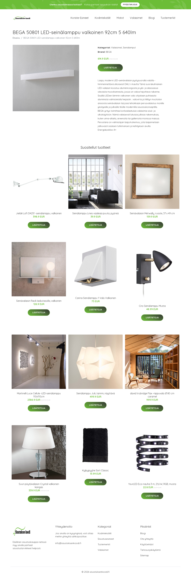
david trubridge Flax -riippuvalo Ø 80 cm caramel (152, 395)
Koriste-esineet (79, 18)
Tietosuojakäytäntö (150, 549)
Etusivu (16, 37)
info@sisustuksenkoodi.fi (68, 543)
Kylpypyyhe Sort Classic (95, 470)
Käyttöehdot (146, 544)
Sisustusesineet (106, 538)
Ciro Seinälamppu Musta (152, 305)
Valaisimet (136, 18)
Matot (120, 18)
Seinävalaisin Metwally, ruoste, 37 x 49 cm (152, 213)
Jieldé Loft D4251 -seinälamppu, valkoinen (39, 213)
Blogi (151, 18)
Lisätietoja (110, 67)
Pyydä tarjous (130, 4)
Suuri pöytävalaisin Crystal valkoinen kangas (39, 486)
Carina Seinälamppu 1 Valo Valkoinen (95, 297)
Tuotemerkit (168, 18)
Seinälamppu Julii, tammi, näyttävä (95, 393)
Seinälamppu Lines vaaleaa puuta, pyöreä (95, 213)
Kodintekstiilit (103, 18)
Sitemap (144, 555)
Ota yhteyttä (146, 538)
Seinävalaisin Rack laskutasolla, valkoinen (38, 300)
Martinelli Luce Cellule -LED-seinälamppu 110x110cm (39, 395)
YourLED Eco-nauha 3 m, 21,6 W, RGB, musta (152, 484)
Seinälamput (129, 47)
